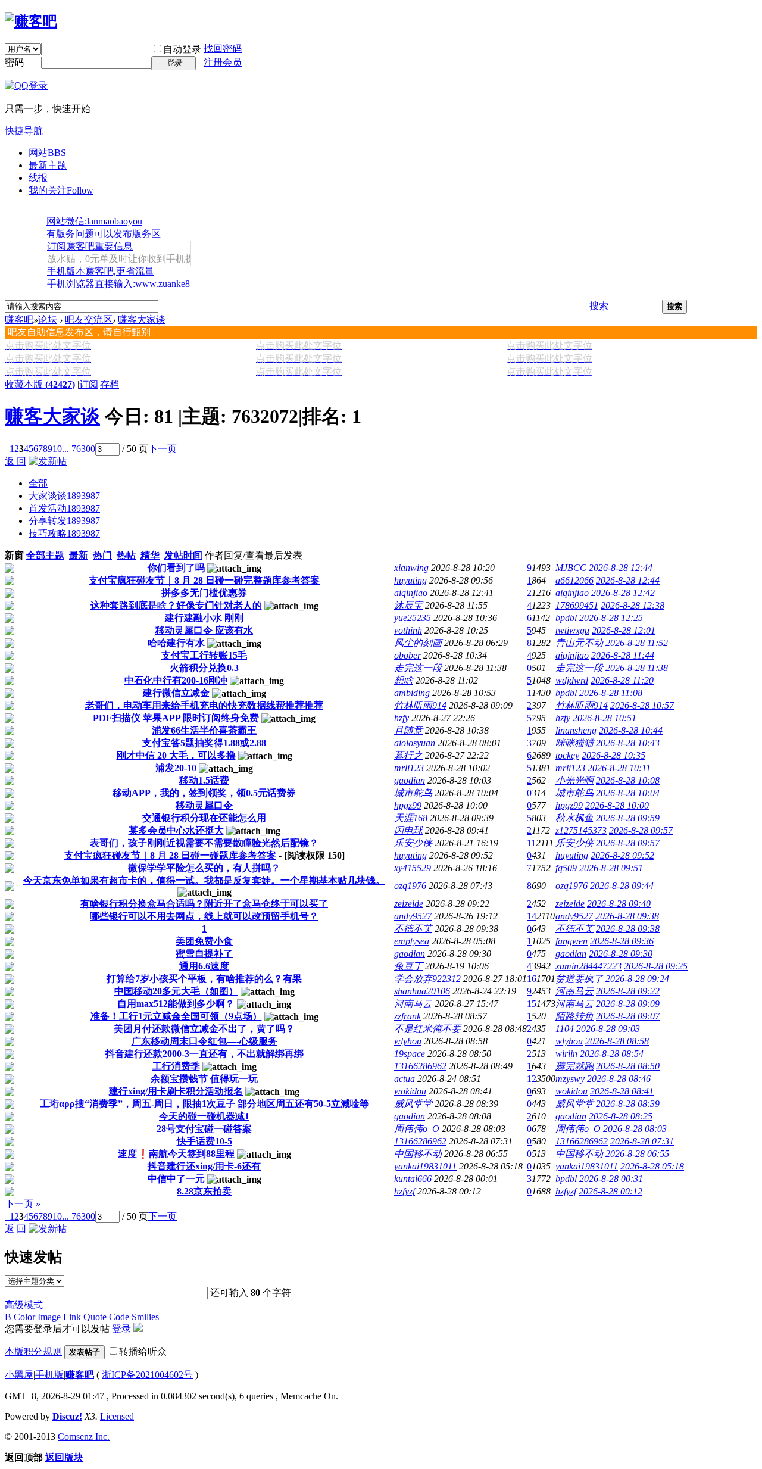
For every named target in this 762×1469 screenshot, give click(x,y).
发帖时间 (183, 555)
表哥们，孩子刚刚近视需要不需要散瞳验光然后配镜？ (204, 843)
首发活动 (64, 508)
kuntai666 (413, 1179)
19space (409, 1054)
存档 (109, 384)
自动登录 (182, 49)
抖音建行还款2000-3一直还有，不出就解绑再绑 (204, 1054)
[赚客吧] (31, 21)
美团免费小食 (204, 941)
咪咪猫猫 (574, 743)
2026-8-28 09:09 (628, 1004)
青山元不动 (579, 643)
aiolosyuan (414, 743)
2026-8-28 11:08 (610, 693)
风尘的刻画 (418, 643)
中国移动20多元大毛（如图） (176, 991)
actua (404, 1079)
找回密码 (223, 48)
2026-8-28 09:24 (637, 979)
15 (531, 1004)
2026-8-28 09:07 (628, 1016)
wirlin (566, 1054)
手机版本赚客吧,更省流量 (100, 271)
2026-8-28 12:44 (620, 568)
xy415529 (412, 868)
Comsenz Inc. (84, 1436)
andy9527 (413, 916)
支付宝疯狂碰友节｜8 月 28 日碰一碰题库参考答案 (170, 855)
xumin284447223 (588, 966)
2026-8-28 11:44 (622, 655)
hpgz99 (407, 805)
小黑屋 (19, 1375)
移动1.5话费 (204, 780)
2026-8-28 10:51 (604, 718)
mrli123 (409, 768)
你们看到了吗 (176, 568)
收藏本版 (40, 384)
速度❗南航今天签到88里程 (176, 1154)
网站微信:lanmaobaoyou (94, 221)
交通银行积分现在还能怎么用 (204, 818)
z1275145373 (581, 830)
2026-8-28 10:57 (642, 705)
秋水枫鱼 (574, 818)
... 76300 (78, 449)
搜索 (598, 306)
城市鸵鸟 (413, 793)
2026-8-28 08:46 (619, 1079)
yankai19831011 (425, 1166)
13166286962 (420, 1066)
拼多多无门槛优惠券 (204, 593)
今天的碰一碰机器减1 (204, 1116)
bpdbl (566, 618)
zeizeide (408, 904)
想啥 (403, 680)
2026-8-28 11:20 (622, 680)
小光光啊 (574, 780)
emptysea (411, 941)
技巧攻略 (64, 533)
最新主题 (48, 165)
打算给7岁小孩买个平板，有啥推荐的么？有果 (204, 979)
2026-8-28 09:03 (608, 1029)
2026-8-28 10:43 (628, 743)
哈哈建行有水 (176, 643)
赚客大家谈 (141, 319)
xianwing (411, 568)
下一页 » (22, 1204)
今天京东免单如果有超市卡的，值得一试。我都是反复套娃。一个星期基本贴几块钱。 (204, 880)
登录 (121, 1329)
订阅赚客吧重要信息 (90, 246)
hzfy (401, 718)
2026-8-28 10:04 (628, 793)
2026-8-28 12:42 (623, 593)
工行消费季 (176, 1066)
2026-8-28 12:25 (611, 618)
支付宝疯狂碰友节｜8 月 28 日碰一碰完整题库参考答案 (204, 580)
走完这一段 (418, 668)
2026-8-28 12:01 (623, 630)
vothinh (408, 630)
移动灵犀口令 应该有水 (204, 630)
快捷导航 (24, 131)
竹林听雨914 (420, 705)
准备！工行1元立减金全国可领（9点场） (176, 1016)
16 (531, 979)
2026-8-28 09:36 (622, 941)
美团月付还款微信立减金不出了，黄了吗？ (204, 1029)
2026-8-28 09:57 (641, 830)
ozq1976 (410, 886)
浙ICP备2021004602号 (147, 1375)
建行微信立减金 (176, 693)
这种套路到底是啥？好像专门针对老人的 (176, 605)
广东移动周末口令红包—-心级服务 (204, 1041)
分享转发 (64, 521)
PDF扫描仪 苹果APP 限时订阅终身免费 (176, 718)
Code (119, 1317)
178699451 (576, 605)
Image (49, 1317)
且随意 (408, 730)
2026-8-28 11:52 (636, 643)
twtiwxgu (572, 630)
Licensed (117, 1416)
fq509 (566, 868)
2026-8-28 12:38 (632, 605)
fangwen (571, 941)
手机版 (49, 1375)
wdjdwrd (571, 680)
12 (531, 1079)
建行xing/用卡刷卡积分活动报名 (176, 1091)
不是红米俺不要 (427, 1029)
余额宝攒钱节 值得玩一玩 (204, 1079)
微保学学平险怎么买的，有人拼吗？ (204, 868)
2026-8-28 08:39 (628, 1104)
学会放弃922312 (427, 979)
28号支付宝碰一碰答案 (204, 1129)
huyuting (410, 580)
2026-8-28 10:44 (631, 730)
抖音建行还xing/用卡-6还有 (204, 1166)
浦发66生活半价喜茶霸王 (204, 730)
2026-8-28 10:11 (619, 768)
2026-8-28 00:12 (610, 1191)
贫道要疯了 (579, 979)
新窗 (14, 555)
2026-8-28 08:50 (628, 1066)
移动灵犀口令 (204, 805)
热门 (102, 555)
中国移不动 (418, 1154)
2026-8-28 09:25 (656, 966)
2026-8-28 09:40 (619, 904)
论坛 (47, 319)
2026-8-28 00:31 (611, 1179)
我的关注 (61, 190)
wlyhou (407, 1041)
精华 (150, 555)
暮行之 (408, 755)
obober (407, 655)
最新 (78, 555)
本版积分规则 (33, 1351)
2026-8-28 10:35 (613, 755)
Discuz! (67, 1416)
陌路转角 (574, 1016)
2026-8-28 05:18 (652, 1166)
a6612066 (574, 580)
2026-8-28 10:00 (617, 805)
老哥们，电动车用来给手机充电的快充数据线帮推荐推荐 (204, 705)
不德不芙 (413, 929)
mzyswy (570, 1079)
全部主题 (45, 555)
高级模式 (24, 1305)
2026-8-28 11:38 (636, 668)
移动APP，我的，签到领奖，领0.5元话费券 (204, 793)
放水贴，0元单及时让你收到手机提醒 (125, 259)
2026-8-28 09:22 (628, 991)
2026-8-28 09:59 (628, 818)
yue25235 (412, 618)
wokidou (410, 1091)
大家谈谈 (64, 496)
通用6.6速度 (204, 966)
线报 (38, 178)
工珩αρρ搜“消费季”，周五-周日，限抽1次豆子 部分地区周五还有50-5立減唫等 (204, 1104)
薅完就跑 (574, 1066)
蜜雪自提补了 (204, 954)
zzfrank (407, 1016)
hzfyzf (404, 1191)
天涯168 (410, 818)
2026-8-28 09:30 (620, 954)
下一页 (162, 449)
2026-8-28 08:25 (620, 1116)
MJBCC (570, 568)
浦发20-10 (175, 768)
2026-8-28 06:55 (637, 1154)
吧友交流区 (89, 319)
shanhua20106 (422, 991)
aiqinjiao (410, 593)
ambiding (412, 693)
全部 (38, 483)
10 (57, 449)
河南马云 (574, 991)
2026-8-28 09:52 (622, 855)
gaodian (409, 780)
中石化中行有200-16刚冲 (175, 680)
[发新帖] (48, 461)
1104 (564, 1029)
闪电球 (408, 830)
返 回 (15, 461)
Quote (95, 1317)
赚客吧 (19, 319)
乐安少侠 (413, 843)
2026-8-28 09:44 (622, 886)
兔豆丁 (408, 966)
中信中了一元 (176, 1179)
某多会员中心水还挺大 (176, 830)
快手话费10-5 (204, 1141)
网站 (47, 153)
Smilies (145, 1317)
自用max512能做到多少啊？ (176, 1004)
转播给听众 (143, 1351)
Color (24, 1317)
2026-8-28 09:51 (611, 868)
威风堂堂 (413, 1104)
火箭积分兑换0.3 (204, 668)
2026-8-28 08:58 (617, 1041)
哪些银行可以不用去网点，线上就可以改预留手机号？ (204, 916)
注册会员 (223, 62)
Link (72, 1317)
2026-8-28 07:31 (642, 1141)
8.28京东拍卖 (204, 1191)
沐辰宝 (408, 605)
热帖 (126, 555)
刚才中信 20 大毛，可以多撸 (176, 755)
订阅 (88, 384)
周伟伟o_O (416, 1129)
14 (531, 916)
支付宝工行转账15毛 (204, 655)
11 (531, 843)
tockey (567, 755)
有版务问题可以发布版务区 (103, 234)
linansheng (576, 730)
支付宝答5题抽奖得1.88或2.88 (204, 743)
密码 (14, 62)
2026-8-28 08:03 (635, 1129)
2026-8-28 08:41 (622, 1091)
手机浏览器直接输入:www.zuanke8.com (127, 284)
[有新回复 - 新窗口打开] (9, 569)
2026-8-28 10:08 (628, 780)
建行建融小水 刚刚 (204, 618)
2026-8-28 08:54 (612, 1054)
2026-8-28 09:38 (627, 916)
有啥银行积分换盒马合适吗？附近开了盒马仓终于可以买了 (204, 904)
